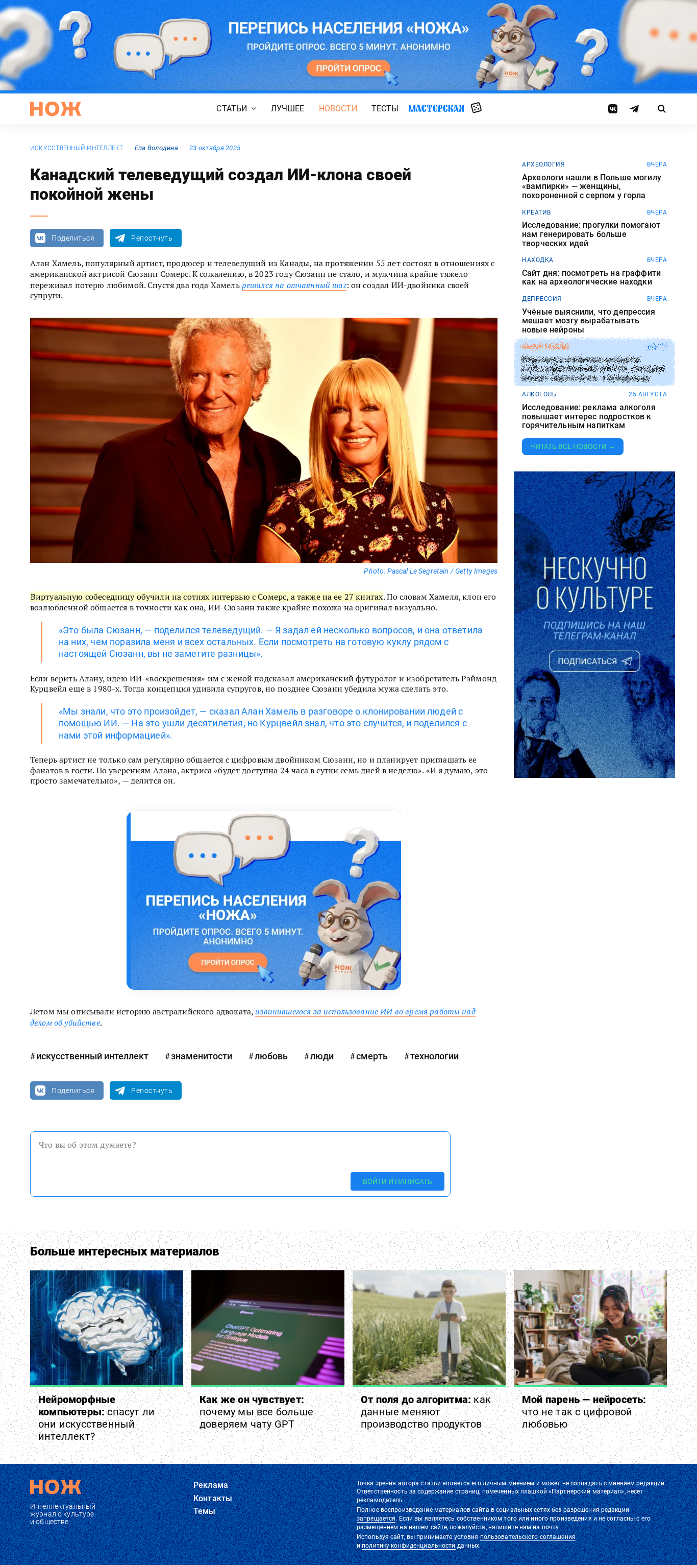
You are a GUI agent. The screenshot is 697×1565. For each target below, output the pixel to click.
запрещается (376, 1518)
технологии (434, 1056)
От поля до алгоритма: (426, 1411)
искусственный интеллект (76, 148)
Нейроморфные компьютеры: (96, 1417)
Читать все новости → (572, 446)
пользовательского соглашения (528, 1536)
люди (322, 1056)
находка (538, 260)
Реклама (210, 1485)
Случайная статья (476, 108)
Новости (338, 108)
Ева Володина (156, 148)
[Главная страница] (55, 108)
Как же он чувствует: (256, 1411)
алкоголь (539, 394)
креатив (536, 212)
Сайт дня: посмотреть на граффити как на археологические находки (591, 278)
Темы (204, 1511)
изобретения (545, 346)
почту (550, 1527)
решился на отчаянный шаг (294, 285)
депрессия (542, 298)
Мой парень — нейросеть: (584, 1411)
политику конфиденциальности (408, 1545)
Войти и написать (397, 1181)
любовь (271, 1056)
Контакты (212, 1498)
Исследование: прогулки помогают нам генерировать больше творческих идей (591, 234)
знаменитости (201, 1056)
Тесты (385, 108)
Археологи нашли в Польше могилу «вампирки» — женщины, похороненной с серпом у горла (591, 186)
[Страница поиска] (662, 108)
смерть (372, 1056)
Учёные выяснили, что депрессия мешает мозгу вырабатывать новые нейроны (588, 321)
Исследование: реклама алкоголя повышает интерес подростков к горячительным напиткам (589, 416)
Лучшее (288, 108)
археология (543, 164)
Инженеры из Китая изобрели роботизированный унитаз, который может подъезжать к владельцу (593, 368)
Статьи (231, 108)
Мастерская (436, 108)
